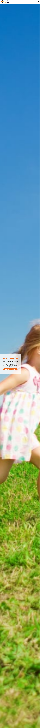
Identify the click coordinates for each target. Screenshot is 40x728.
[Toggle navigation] (38, 1)
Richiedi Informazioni (10, 369)
